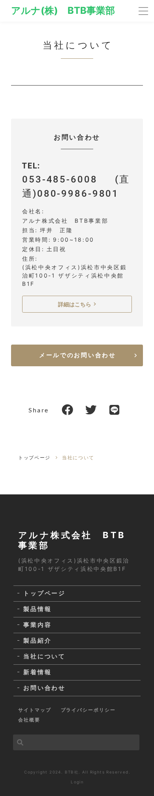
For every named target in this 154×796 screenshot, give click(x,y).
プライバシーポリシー (88, 710)
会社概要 (29, 720)
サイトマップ (34, 710)
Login (77, 781)
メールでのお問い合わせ (77, 355)
